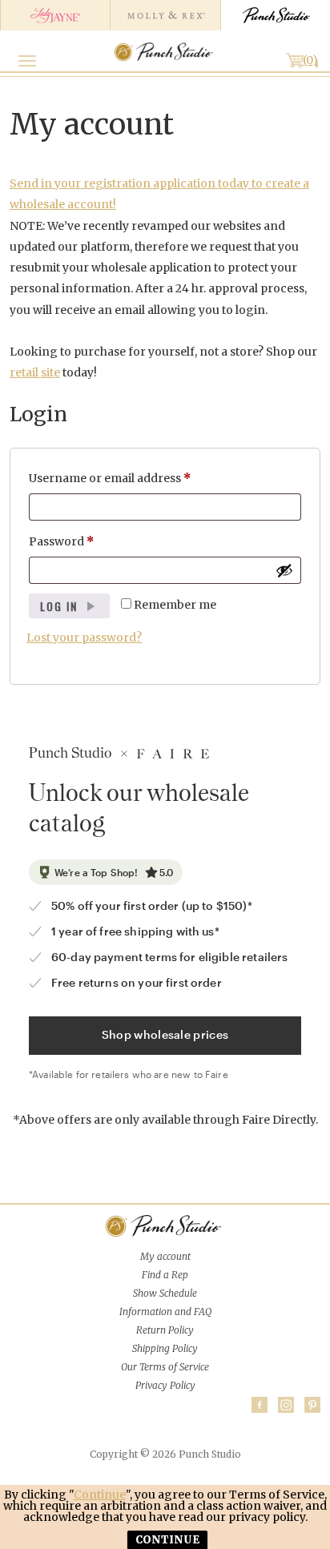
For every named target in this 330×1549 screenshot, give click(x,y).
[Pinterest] (312, 1405)
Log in (59, 605)
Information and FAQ (165, 1312)
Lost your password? (84, 637)
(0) (310, 60)
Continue (100, 1494)
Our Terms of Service (165, 1367)
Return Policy (165, 1330)
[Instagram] (286, 1405)
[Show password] (284, 570)
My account (165, 1256)
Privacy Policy (165, 1385)
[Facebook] (260, 1405)
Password (86, 541)
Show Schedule (165, 1293)
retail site (35, 372)
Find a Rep (165, 1275)
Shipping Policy (165, 1348)
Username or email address (135, 477)
